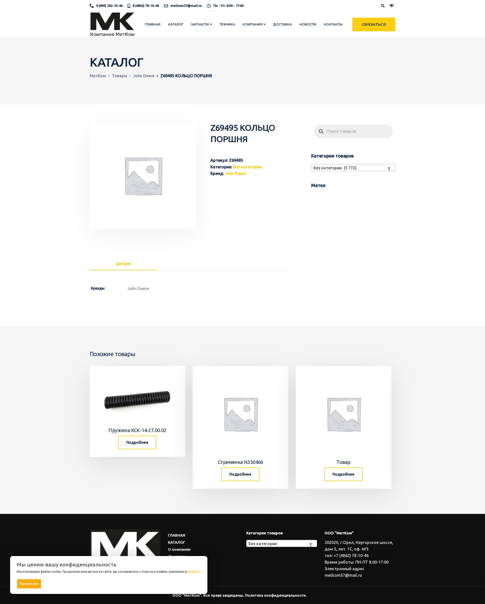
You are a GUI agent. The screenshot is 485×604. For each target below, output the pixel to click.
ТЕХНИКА (227, 24)
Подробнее (137, 442)
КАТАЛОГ (175, 24)
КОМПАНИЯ (252, 24)
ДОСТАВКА (282, 24)
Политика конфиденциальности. (276, 595)
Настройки (190, 583)
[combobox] (353, 167)
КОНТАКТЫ (333, 24)
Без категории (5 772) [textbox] (351, 168)
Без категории (247, 167)
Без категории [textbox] (280, 543)
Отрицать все (110, 583)
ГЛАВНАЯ (152, 24)
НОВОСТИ (307, 24)
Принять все (29, 583)
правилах (194, 571)
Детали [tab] (123, 263)
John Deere (235, 173)
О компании (179, 549)
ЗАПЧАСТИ (200, 24)
